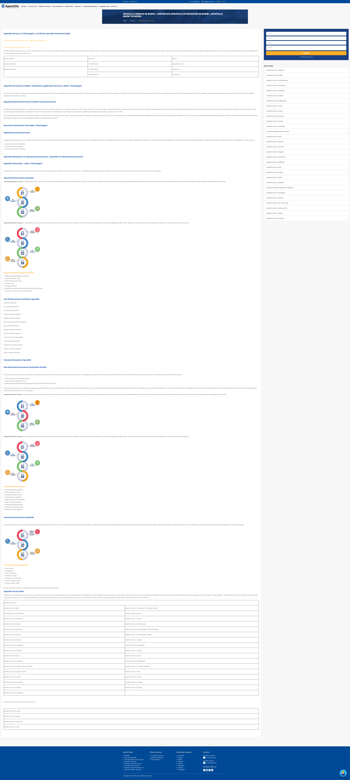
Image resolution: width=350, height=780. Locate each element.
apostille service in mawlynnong (276, 101)
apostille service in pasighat (275, 182)
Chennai (180, 763)
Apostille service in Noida (274, 177)
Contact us (114, 6)
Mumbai (180, 757)
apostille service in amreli (274, 106)
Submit (306, 53)
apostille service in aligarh (274, 213)
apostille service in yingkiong (275, 162)
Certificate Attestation (90, 6)
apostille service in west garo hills (276, 208)
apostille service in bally (273, 167)
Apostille (127, 755)
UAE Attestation (57, 6)
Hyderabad (181, 765)
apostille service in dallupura (275, 70)
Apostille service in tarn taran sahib (277, 203)
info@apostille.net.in (209, 1)
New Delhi (181, 755)
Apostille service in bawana (274, 96)
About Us (134, 1)
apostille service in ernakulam (275, 126)
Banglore (180, 761)
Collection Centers (44, 6)
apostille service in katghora (275, 152)
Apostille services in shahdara (275, 157)
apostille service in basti (273, 136)
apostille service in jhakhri (274, 75)
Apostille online (104, 6)
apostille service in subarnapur (276, 85)
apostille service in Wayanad (275, 218)
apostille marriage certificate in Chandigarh (279, 187)
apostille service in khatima (274, 198)
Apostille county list (130, 761)
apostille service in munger (274, 121)
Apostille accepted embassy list (134, 767)
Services (23, 6)
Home (126, 1)
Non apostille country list (132, 765)
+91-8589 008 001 (195, 1)
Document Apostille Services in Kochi (277, 131)
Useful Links (69, 6)
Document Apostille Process (132, 763)
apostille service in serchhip (275, 147)
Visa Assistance (155, 759)
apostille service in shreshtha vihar (277, 80)
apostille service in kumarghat (275, 193)
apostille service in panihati (274, 141)
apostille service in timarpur (275, 116)
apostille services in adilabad (275, 90)
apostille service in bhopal (274, 172)
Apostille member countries (132, 769)
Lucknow (180, 767)
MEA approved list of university (133, 759)
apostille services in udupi (274, 111)
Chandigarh (181, 769)
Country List (32, 6)
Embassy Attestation (157, 757)
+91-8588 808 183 (210, 763)
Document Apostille (130, 757)
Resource (78, 6)
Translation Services (157, 755)
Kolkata (180, 759)
